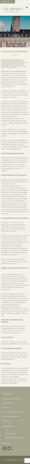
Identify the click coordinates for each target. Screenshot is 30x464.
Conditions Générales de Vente (11, 399)
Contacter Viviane (7, 403)
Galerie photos (6, 407)
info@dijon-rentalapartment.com (14, 437)
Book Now (7, 1)
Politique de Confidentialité (10, 416)
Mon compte (6, 421)
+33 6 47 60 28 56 (10, 434)
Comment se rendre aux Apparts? (12, 412)
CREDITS (23, 460)
